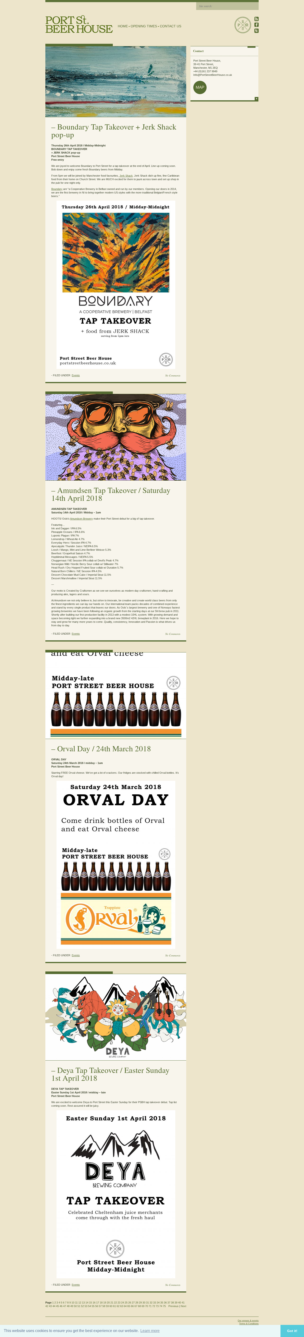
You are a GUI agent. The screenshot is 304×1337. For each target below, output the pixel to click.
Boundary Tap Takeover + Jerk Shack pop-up (113, 130)
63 (121, 1306)
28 (136, 1302)
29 (140, 1302)
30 (143, 1302)
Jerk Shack (126, 175)
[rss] (256, 19)
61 (114, 1306)
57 (100, 1306)
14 (87, 1302)
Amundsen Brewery (81, 518)
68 (139, 1306)
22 (115, 1302)
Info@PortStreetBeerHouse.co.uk (212, 74)
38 (172, 1302)
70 (146, 1306)
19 (104, 1302)
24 (122, 1302)
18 (101, 1302)
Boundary (56, 189)
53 (86, 1306)
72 (153, 1306)
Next (183, 1306)
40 (179, 1302)
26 (129, 1302)
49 (71, 1306)
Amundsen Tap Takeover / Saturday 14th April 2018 (111, 494)
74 (160, 1306)
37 (168, 1302)
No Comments (172, 375)
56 (96, 1306)
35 (161, 1302)
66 (132, 1306)
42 (46, 1306)
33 (154, 1302)
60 (110, 1306)
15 (90, 1302)
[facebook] (256, 25)
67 (135, 1306)
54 (89, 1306)
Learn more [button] (150, 1331)
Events (76, 375)
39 (176, 1302)
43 (50, 1306)
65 (128, 1306)
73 (157, 1306)
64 (125, 1306)
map (200, 87)
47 (64, 1306)
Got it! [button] (292, 1331)
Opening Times (144, 26)
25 (126, 1302)
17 (97, 1302)
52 (82, 1306)
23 (119, 1302)
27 (133, 1302)
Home (123, 26)
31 (147, 1302)
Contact (198, 50)
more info (256, 98)
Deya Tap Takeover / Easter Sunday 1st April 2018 (110, 1074)
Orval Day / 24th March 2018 (104, 748)
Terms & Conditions (249, 1324)
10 (72, 1302)
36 (165, 1302)
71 (150, 1306)
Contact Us (170, 26)
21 (111, 1302)
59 (107, 1306)
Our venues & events (248, 1320)
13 (83, 1302)
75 (164, 1306)
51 (78, 1306)
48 (68, 1306)
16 (94, 1302)
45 (57, 1306)
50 (75, 1306)
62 (118, 1306)
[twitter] (256, 31)
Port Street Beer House (242, 25)
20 (108, 1302)
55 (93, 1306)
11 (76, 1302)
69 (143, 1306)
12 (79, 1302)
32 (151, 1302)
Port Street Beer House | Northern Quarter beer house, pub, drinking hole (79, 24)
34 (158, 1302)
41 (183, 1302)
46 (61, 1306)
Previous (173, 1306)
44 (53, 1306)
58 (103, 1306)
